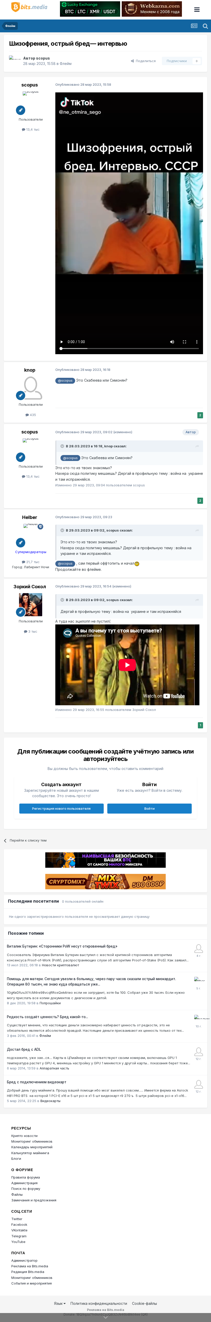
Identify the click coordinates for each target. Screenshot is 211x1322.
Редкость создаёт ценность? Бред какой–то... (47, 1017)
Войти (149, 808)
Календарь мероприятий (31, 1147)
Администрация (24, 1183)
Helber (29, 517)
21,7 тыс (32, 562)
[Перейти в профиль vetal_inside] (198, 1084)
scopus (43, 58)
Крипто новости (24, 1136)
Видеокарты (50, 1101)
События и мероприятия (31, 1283)
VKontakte (19, 1230)
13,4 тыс (32, 129)
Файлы (17, 1194)
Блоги (16, 1158)
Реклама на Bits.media (29, 1266)
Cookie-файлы (144, 1303)
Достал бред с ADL (24, 1049)
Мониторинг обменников (31, 1141)
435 (32, 415)
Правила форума (25, 1177)
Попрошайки (50, 1003)
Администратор (24, 1260)
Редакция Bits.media (27, 1272)
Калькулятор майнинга (30, 1153)
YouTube (18, 1242)
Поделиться (145, 61)
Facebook (19, 1224)
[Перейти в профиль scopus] (14, 61)
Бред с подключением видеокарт (36, 1082)
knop (29, 370)
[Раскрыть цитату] (62, 446)
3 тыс (32, 631)
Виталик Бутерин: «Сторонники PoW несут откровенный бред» (62, 946)
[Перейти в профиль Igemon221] (198, 948)
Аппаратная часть (54, 1068)
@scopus (65, 380)
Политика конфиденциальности (99, 1303)
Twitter (16, 1219)
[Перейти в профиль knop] (30, 388)
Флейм (66, 63)
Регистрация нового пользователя (61, 808)
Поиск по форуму (25, 1188)
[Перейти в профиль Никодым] (198, 1019)
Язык (59, 1303)
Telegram (19, 1236)
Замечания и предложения (33, 1200)
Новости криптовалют (60, 965)
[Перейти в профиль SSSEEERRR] (198, 1051)
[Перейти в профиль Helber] (30, 535)
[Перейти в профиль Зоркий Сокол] (30, 604)
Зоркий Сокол (29, 586)
